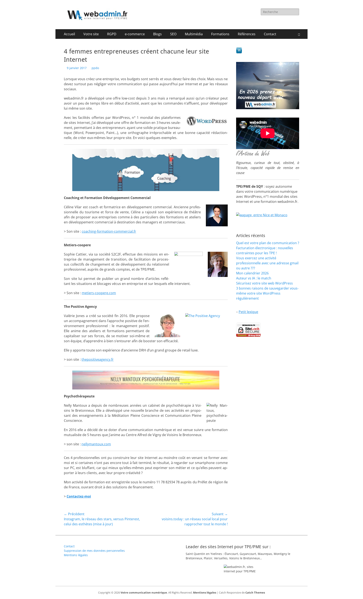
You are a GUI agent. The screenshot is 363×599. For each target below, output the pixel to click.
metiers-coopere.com (99, 293)
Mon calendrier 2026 (252, 273)
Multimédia (194, 34)
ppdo (95, 68)
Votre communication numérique (144, 592)
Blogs (157, 34)
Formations (220, 34)
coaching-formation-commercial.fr (109, 231)
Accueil (69, 34)
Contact (270, 34)
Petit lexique (248, 311)
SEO (173, 34)
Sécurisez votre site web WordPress (264, 283)
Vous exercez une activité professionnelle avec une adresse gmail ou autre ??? (267, 263)
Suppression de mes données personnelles (94, 551)
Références (246, 34)
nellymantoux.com (96, 444)
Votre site (91, 34)
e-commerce (135, 34)
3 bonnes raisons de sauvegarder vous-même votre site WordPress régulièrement (267, 293)
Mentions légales (76, 555)
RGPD (111, 34)
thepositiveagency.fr (98, 359)
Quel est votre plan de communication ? (267, 243)
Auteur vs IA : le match (253, 278)
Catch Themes (255, 592)
